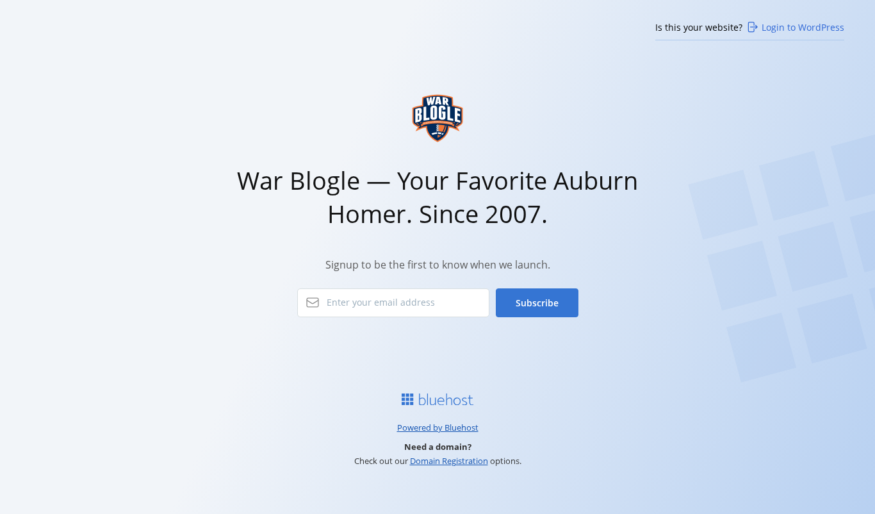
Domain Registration (449, 461)
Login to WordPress (803, 27)
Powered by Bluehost (437, 427)
